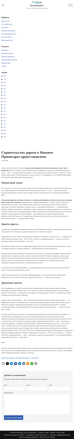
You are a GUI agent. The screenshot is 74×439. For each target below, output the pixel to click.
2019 (4, 98)
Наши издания (5, 63)
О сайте (3, 66)
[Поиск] (3, 5)
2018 (4, 101)
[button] (3, 363)
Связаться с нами (43, 432)
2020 (4, 95)
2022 (4, 89)
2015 (4, 111)
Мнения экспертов (7, 53)
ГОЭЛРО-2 (4, 27)
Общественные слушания (9, 59)
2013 (4, 117)
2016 (4, 108)
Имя (6, 385)
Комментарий (9, 393)
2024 (4, 82)
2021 (4, 92)
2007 (4, 137)
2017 (4, 105)
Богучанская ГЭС (6, 37)
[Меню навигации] (70, 5)
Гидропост (35, 437)
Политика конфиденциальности (60, 435)
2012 (4, 121)
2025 (4, 79)
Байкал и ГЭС (5, 21)
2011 (4, 124)
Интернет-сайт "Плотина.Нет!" (27, 432)
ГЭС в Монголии (6, 24)
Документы (4, 50)
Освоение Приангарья (8, 30)
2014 (4, 114)
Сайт (50, 385)
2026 (4, 76)
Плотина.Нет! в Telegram (47, 437)
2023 (4, 85)
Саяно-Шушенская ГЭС (8, 34)
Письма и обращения (7, 56)
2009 (4, 130)
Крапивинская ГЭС (7, 40)
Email (28, 385)
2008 (4, 133)
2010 (4, 127)
